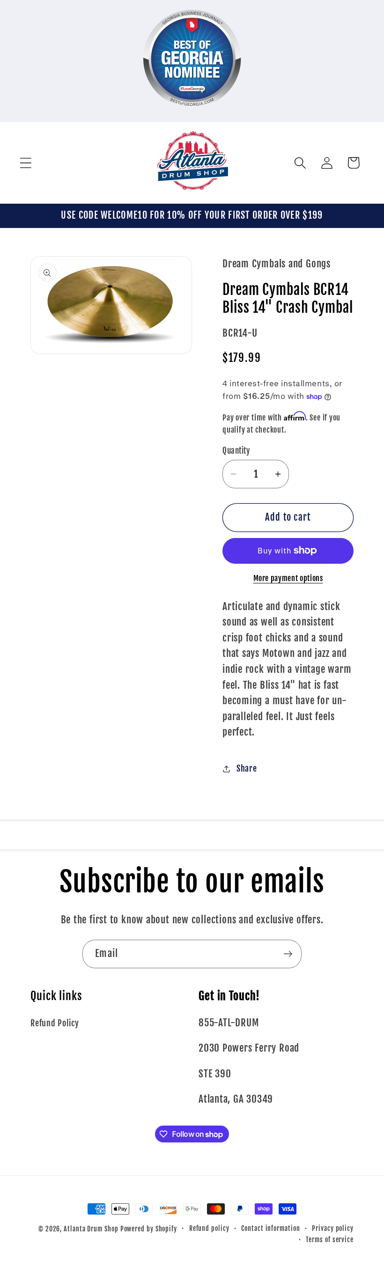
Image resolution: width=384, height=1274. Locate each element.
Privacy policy (333, 1228)
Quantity (236, 451)
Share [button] (246, 768)
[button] (25, 162)
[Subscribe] (287, 954)
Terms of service (330, 1240)
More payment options (288, 578)
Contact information (270, 1228)
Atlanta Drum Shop (91, 1229)
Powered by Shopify (148, 1229)
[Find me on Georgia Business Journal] (192, 114)
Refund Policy (54, 1023)
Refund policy (209, 1228)
